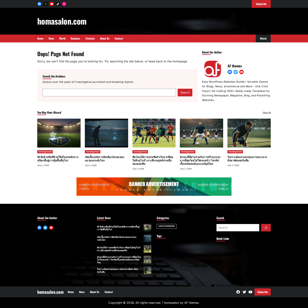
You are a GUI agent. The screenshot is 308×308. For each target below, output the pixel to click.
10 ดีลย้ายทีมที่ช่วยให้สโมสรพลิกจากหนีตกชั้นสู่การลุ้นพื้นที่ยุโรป (57, 158)
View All (267, 112)
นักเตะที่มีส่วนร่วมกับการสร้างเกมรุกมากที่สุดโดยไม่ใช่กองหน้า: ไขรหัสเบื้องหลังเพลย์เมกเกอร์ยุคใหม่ (200, 160)
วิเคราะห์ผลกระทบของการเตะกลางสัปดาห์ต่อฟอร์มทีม (247, 158)
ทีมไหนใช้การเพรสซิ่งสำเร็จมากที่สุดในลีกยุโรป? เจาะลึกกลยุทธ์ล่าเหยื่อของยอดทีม (152, 160)
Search (185, 92)
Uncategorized (45, 152)
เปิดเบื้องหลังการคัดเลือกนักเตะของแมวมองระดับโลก (104, 158)
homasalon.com (61, 21)
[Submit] (266, 227)
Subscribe (262, 292)
